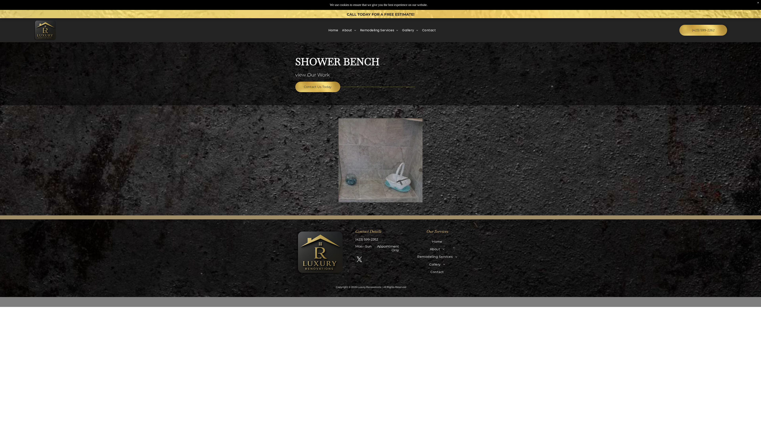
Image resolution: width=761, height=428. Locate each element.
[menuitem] (333, 30)
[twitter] (359, 259)
